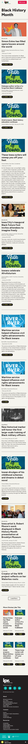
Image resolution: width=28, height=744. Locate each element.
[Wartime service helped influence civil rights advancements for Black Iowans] (13, 320)
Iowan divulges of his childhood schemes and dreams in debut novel (13, 476)
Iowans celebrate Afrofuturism (11, 272)
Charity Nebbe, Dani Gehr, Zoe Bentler (11, 163)
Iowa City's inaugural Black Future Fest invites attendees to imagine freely (13, 226)
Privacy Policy (6, 727)
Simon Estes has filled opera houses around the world (13, 44)
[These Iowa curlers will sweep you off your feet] (13, 145)
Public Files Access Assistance (11, 706)
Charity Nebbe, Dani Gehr (8, 124)
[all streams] (26, 742)
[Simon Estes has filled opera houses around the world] (14, 29)
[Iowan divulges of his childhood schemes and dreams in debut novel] (13, 462)
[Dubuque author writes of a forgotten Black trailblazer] (14, 77)
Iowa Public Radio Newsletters (11, 713)
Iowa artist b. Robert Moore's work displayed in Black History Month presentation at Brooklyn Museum (13, 530)
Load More (14, 598)
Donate (23, 2)
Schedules (5, 723)
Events (5, 712)
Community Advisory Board (10, 703)
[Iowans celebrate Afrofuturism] (13, 261)
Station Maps (6, 724)
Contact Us (6, 716)
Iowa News (4, 424)
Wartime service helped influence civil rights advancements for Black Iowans (13, 334)
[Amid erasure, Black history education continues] (14, 111)
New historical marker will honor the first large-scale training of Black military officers (14, 431)
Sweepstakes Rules (8, 725)
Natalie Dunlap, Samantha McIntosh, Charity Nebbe (13, 51)
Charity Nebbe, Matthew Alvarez (9, 582)
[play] (2, 742)
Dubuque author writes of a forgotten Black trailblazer (12, 87)
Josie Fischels (5, 540)
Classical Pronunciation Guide (11, 729)
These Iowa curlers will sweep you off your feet (14, 157)
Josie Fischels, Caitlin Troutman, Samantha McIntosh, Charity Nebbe (12, 234)
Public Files (6, 705)
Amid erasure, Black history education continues (12, 121)
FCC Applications (7, 704)
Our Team (5, 700)
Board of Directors (8, 702)
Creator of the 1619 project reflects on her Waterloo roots (14, 576)
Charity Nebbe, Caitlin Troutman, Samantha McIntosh (12, 277)
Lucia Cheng (5, 438)
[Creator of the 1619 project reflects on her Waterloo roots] (13, 561)
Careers (5, 715)
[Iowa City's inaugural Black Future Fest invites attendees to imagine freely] (13, 210)
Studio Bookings (7, 717)
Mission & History (7, 699)
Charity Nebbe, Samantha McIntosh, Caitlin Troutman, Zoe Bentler (12, 91)
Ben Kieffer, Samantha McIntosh (9, 342)
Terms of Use (6, 728)
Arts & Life (4, 38)
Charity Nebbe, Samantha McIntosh (10, 484)
